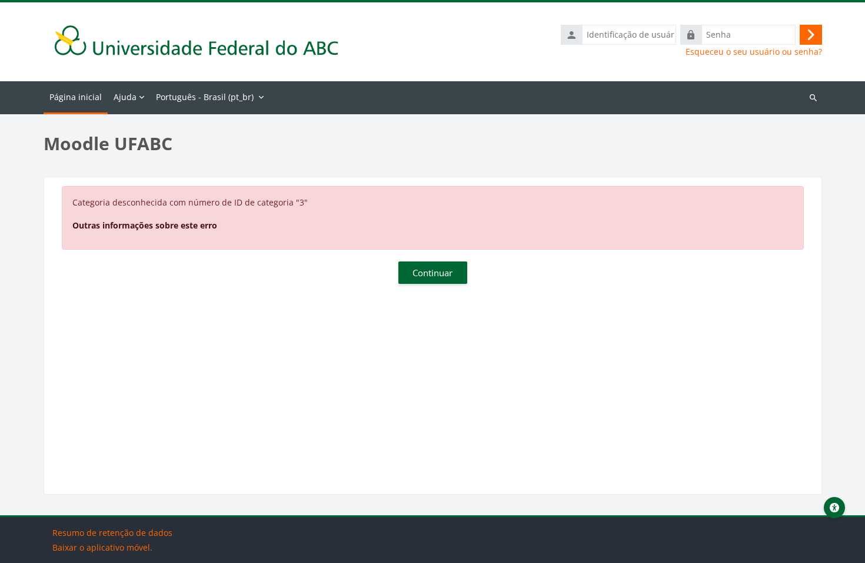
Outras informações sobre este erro (144, 225)
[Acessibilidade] (834, 507)
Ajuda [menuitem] (125, 96)
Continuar (432, 273)
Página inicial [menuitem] (75, 96)
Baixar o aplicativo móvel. (102, 547)
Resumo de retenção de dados (112, 532)
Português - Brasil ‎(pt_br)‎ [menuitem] (205, 96)
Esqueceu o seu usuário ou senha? (754, 52)
